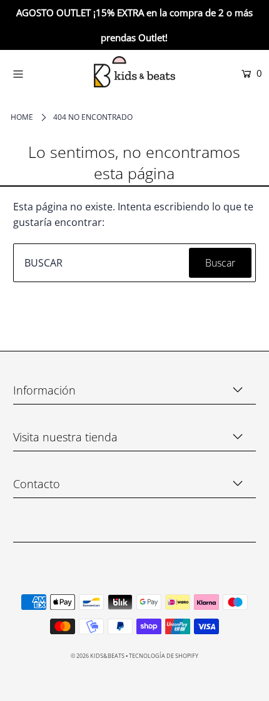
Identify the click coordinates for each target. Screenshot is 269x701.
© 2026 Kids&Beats (97, 656)
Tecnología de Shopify (163, 656)
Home (22, 117)
